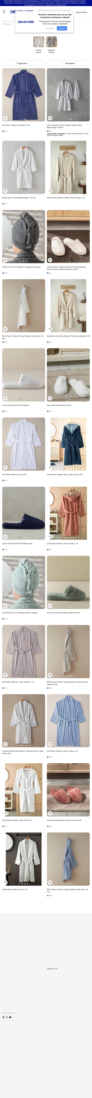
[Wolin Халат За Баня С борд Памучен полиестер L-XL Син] (68, 859)
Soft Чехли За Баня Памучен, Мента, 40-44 (63, 613)
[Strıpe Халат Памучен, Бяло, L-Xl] (23, 859)
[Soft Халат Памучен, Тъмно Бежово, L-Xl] (23, 651)
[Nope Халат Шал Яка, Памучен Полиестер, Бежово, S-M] (68, 305)
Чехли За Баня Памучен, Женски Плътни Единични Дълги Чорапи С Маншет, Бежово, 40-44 (66, 268)
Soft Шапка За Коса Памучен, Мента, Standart (20, 613)
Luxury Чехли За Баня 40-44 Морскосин (17, 544)
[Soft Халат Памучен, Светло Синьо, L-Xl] (68, 720)
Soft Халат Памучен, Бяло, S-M (14, 474)
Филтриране (70, 63)
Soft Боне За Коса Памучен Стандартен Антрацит (21, 267)
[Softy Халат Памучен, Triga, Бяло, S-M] (23, 789)
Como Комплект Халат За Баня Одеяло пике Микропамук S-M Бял (64, 126)
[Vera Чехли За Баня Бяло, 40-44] (68, 374)
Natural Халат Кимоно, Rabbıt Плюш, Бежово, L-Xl (66, 198)
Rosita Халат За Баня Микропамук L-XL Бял (19, 198)
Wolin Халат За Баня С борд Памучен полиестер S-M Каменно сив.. (67, 683)
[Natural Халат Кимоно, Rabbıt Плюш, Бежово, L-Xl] (68, 167)
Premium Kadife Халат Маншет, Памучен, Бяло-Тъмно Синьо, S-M (22, 752)
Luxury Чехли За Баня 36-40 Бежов (15, 405)
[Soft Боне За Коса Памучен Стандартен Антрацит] (23, 236)
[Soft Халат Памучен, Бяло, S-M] (23, 444)
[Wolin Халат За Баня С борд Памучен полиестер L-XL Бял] (23, 305)
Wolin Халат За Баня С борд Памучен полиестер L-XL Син (67, 890)
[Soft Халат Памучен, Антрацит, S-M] (23, 94)
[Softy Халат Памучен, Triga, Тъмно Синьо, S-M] (68, 444)
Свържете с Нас (52, 969)
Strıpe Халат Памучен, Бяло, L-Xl (14, 889)
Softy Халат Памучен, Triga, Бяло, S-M (16, 820)
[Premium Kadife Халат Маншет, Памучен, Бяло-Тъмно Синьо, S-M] (23, 720)
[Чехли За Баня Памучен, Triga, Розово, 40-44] (68, 789)
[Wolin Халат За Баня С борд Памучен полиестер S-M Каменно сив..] (68, 651)
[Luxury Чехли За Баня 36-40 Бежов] (23, 374)
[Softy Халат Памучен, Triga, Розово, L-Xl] (68, 513)
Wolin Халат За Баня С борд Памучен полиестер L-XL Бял (23, 337)
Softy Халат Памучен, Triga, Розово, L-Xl (62, 544)
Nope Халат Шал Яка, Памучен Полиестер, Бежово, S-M (68, 336)
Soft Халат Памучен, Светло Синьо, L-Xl (62, 751)
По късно (49, 28)
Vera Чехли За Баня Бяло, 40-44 (59, 405)
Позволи (62, 28)
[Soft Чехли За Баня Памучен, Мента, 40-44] (68, 582)
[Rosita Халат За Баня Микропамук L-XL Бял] (23, 167)
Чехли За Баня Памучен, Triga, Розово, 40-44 (64, 820)
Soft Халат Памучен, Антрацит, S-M (16, 125)
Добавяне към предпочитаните (5, 118)
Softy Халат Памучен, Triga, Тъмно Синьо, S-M (64, 474)
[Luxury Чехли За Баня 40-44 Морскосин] (23, 513)
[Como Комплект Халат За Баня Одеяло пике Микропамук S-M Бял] (68, 94)
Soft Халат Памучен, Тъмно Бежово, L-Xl (18, 682)
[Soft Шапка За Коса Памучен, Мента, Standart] (23, 582)
